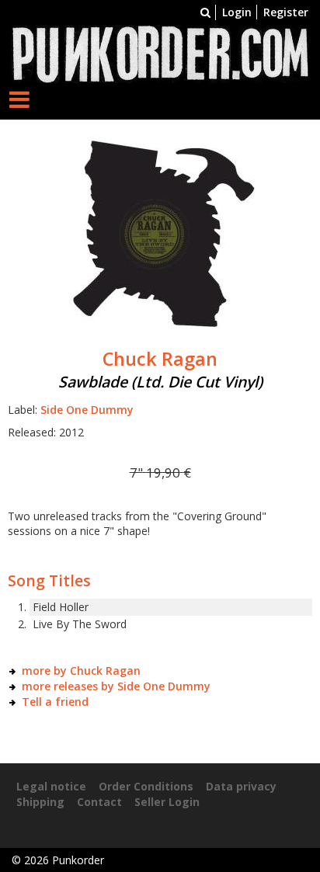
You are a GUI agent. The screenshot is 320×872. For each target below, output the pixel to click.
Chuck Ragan (160, 358)
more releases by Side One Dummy (116, 686)
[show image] (160, 230)
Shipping (40, 801)
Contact (99, 801)
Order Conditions (146, 786)
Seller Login (167, 801)
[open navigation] (19, 99)
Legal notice (51, 786)
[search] (205, 12)
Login (237, 12)
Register (285, 12)
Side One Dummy (87, 409)
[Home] (160, 52)
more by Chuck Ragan (81, 670)
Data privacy (241, 786)
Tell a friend (55, 701)
